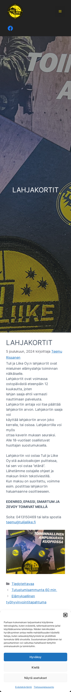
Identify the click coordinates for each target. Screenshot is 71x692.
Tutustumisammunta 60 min (34, 590)
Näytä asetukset (35, 678)
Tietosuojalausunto (44, 687)
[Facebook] (10, 28)
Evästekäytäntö (23, 687)
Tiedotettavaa (23, 584)
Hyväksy (35, 657)
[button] (65, 615)
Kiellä (35, 667)
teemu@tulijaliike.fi (21, 522)
